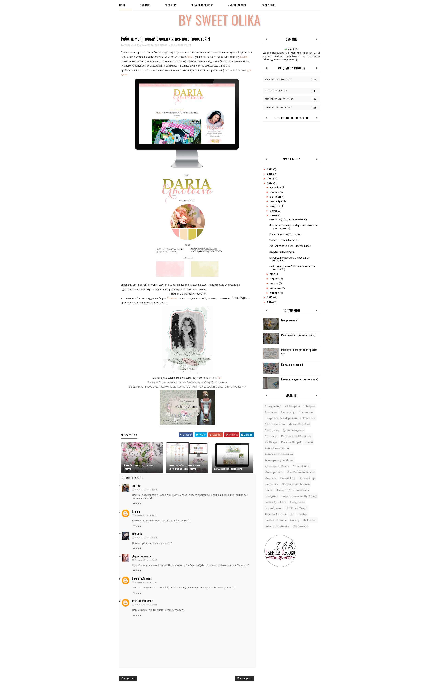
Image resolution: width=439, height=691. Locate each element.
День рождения (293, 430)
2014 (270, 302)
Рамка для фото (276, 502)
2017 (270, 178)
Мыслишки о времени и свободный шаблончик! (289, 259)
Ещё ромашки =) (289, 320)
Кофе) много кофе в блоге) (285, 234)
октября (275, 196)
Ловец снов (301, 466)
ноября (275, 192)
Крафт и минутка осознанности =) (299, 379)
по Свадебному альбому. (197, 382)
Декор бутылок (275, 424)
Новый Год (287, 478)
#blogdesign (161, 44)
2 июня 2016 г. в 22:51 (146, 560)
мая (273, 274)
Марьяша (137, 534)
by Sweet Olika (220, 19)
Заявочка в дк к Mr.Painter (284, 240)
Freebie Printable (276, 520)
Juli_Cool (136, 486)
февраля (276, 288)
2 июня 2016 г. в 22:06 (146, 537)
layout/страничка (277, 526)
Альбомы (271, 412)
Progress (170, 5)
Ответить (137, 503)
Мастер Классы (237, 5)
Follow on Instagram (279, 107)
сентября (276, 201)
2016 (270, 183)
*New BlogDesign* (202, 5)
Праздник (271, 496)
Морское (271, 478)
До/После (271, 436)
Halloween (309, 520)
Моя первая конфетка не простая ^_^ (299, 352)
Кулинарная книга (277, 466)
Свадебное (297, 502)
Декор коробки (299, 424)
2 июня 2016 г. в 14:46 (146, 489)
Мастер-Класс (274, 472)
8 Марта (309, 406)
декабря (276, 187)
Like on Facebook (276, 91)
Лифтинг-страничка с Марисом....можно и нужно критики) (293, 227)
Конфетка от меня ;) (292, 364)
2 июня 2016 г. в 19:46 (146, 515)
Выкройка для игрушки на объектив (290, 418)
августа (275, 206)
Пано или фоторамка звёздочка (288, 219)
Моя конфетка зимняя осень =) (298, 335)
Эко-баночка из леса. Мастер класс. (290, 245)
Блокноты (306, 412)
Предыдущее (244, 678)
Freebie (302, 514)
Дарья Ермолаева (141, 556)
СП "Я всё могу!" (296, 508)
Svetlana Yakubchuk (142, 601)
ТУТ (219, 377)
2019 (270, 169)
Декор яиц (272, 430)
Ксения (136, 511)
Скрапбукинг (273, 508)
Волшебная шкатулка (281, 251)
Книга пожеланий (277, 448)
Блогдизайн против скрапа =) (228, 468)
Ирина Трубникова (142, 578)
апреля (275, 278)
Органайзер (307, 478)
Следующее (128, 678)
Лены (190, 56)
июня (273, 215)
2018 (270, 173)
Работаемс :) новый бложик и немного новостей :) (292, 268)
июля (273, 210)
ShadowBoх (300, 526)
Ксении (244, 56)
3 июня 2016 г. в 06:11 (146, 582)
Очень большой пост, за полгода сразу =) (138, 466)
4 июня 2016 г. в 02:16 (146, 604)
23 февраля (292, 406)
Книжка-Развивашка (279, 454)
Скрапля (172, 298)
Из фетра (271, 442)
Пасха (268, 490)
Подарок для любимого (292, 490)
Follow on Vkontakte (278, 79)
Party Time (268, 5)
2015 (270, 297)
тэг (291, 514)
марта (274, 283)
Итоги (308, 442)
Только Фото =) (275, 514)
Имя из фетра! (291, 442)
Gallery (294, 520)
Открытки (271, 484)
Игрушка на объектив (296, 436)
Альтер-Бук (288, 412)
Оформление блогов (180, 44)
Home (122, 5)
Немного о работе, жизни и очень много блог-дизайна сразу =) (184, 466)
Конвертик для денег (279, 460)
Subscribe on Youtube (279, 99)
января (275, 292)
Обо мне (145, 5)
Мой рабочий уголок (301, 472)
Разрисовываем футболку (299, 496)
